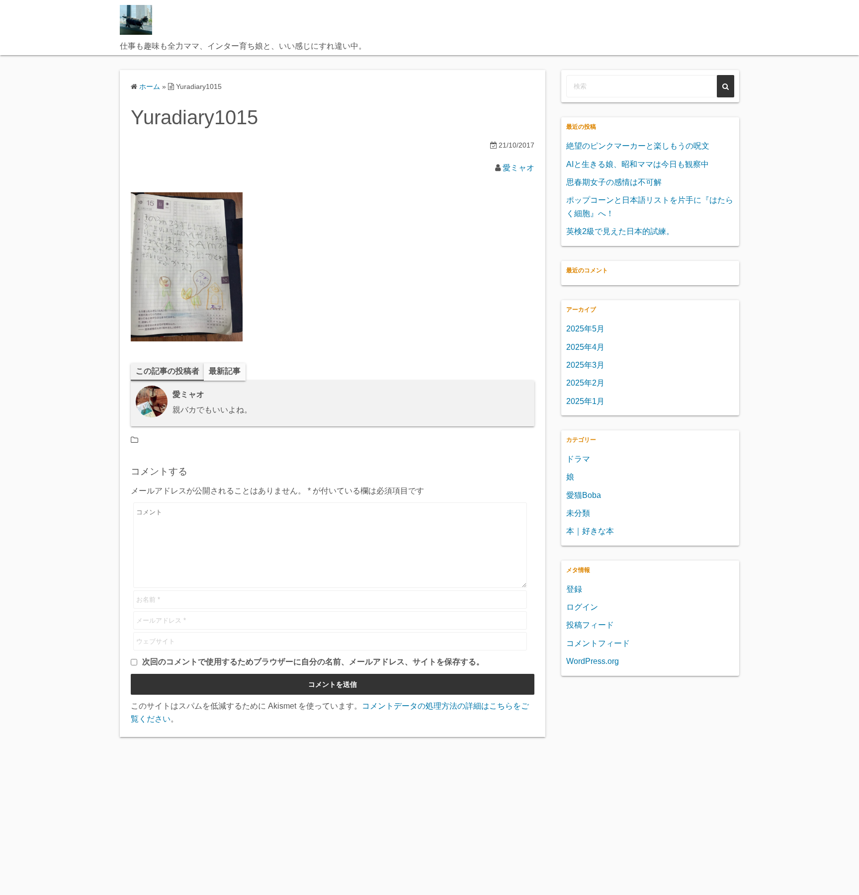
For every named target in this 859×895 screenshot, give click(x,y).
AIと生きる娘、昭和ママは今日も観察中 (637, 164)
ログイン (582, 607)
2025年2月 (585, 383)
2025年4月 (585, 347)
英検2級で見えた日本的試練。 (620, 231)
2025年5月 (585, 329)
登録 (574, 589)
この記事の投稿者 (167, 371)
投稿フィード (590, 625)
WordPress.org (592, 661)
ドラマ (578, 459)
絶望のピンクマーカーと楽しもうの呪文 (637, 146)
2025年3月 (585, 365)
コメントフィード (598, 643)
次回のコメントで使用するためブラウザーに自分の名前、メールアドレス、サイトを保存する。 (313, 661)
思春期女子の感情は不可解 (614, 182)
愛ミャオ (518, 167)
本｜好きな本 (590, 531)
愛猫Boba (583, 495)
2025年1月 (585, 401)
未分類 (578, 513)
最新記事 (225, 371)
